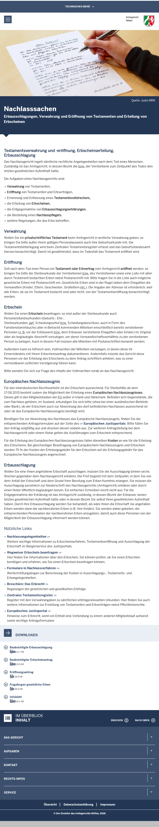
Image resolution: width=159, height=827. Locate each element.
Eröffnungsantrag (22, 672)
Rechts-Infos (14, 779)
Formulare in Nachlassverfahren (31, 568)
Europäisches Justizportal (27, 611)
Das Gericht (13, 737)
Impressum (107, 804)
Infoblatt (16, 697)
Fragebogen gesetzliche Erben (30, 684)
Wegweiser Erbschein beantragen (32, 552)
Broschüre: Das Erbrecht (26, 584)
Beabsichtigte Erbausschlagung (31, 647)
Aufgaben (11, 751)
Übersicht (50, 804)
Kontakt (10, 765)
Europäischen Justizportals (105, 424)
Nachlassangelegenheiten (26, 537)
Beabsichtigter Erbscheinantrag (31, 660)
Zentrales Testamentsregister (30, 595)
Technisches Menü (77, 6)
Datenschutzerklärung (78, 804)
